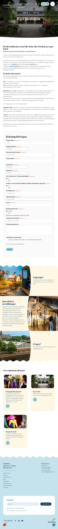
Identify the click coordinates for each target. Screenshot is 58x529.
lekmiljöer (33, 64)
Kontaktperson (13, 190)
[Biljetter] (54, 525)
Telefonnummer (13, 197)
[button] (36, 4)
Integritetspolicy (7, 483)
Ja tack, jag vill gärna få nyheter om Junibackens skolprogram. (25, 239)
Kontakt (5, 475)
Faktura (10, 211)
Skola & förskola (13, 7)
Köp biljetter (6, 463)
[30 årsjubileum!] (4, 524)
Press (4, 479)
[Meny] (52, 4)
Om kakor (5, 487)
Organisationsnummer (15, 218)
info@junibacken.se (50, 472)
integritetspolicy (20, 244)
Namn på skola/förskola (16, 152)
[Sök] (39, 4)
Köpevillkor (6, 481)
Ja (8, 178)
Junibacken (5, 7)
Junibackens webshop (9, 466)
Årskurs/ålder (13, 158)
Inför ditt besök (7, 468)
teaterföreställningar (14, 66)
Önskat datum (13, 140)
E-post (11, 202)
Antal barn (12, 170)
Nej (9, 180)
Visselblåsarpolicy (7, 485)
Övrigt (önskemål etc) (12, 224)
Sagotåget (14, 64)
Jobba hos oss (7, 477)
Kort (9, 213)
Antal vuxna (12, 164)
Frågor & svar (6, 473)
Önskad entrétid (13, 146)
